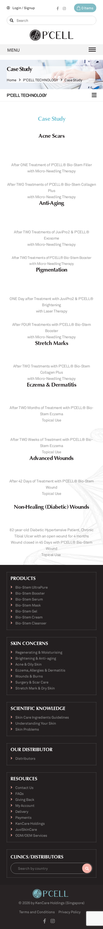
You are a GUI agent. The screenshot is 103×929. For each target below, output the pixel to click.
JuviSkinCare (26, 829)
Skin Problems (27, 729)
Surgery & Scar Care (31, 682)
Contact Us (24, 787)
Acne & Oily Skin (28, 664)
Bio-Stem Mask (28, 605)
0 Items (87, 8)
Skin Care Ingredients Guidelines (42, 717)
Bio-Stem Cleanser (30, 623)
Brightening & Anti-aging (35, 658)
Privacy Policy (69, 912)
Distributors (25, 758)
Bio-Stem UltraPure (31, 587)
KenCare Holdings (30, 823)
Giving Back (24, 799)
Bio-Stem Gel (26, 611)
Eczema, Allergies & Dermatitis (40, 670)
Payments (23, 817)
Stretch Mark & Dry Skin (35, 688)
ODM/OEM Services (31, 835)
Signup (29, 8)
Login (16, 8)
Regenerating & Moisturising (38, 652)
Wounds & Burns (29, 676)
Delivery (21, 811)
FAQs (19, 793)
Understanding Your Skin (35, 723)
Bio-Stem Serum (29, 599)
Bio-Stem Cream (29, 617)
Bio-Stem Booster (30, 593)
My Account (24, 805)
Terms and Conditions (37, 912)
